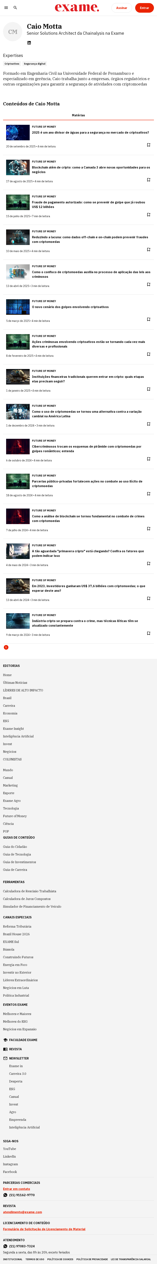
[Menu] (6, 8)
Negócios (9, 752)
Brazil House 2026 (16, 934)
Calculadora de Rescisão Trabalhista (29, 891)
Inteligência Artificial (18, 736)
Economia (10, 713)
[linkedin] (29, 42)
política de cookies (60, 1259)
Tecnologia (11, 808)
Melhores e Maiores (17, 1014)
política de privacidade (92, 1259)
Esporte (8, 793)
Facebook (10, 1172)
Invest (7, 744)
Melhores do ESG (15, 1021)
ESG (6, 721)
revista (15, 1049)
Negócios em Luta (16, 988)
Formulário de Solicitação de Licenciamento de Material (44, 1229)
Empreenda (17, 1120)
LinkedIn (9, 1156)
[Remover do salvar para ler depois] (148, 145)
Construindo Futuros (18, 957)
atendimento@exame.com (22, 1212)
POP (6, 831)
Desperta (15, 1081)
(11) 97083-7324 (22, 1246)
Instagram (10, 1164)
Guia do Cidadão (15, 847)
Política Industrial (16, 995)
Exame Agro (12, 801)
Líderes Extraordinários (20, 980)
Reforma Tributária (17, 926)
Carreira (9, 706)
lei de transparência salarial (131, 1259)
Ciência (8, 824)
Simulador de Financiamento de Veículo (32, 906)
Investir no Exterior (17, 972)
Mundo (8, 770)
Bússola (8, 949)
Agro (12, 1112)
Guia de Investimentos (19, 862)
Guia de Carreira (15, 870)
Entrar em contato (16, 1189)
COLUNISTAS (12, 759)
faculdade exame (23, 1040)
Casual (8, 778)
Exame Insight (13, 729)
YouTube (9, 1149)
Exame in (16, 1066)
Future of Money (15, 816)
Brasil (7, 698)
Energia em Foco (15, 965)
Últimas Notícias (15, 683)
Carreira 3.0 (17, 1074)
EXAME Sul (11, 942)
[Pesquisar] (15, 8)
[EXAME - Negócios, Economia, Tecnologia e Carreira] (77, 8)
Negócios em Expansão (20, 1029)
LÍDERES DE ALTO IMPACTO (23, 690)
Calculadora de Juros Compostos (27, 899)
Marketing (10, 785)
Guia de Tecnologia (17, 854)
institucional (12, 1259)
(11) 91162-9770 (22, 1195)
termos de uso (34, 1259)
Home (7, 675)
